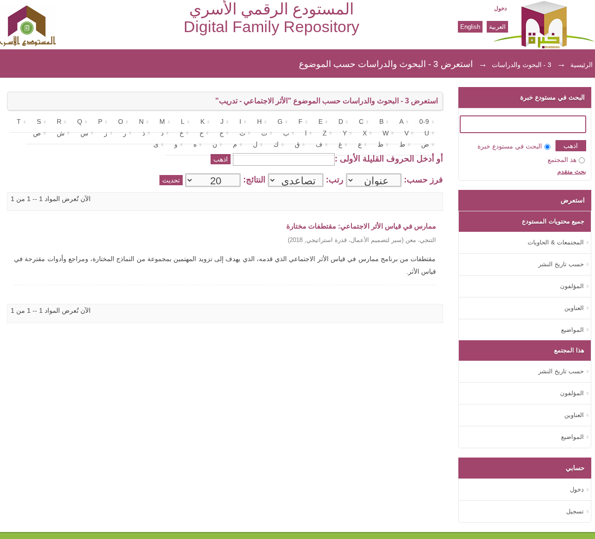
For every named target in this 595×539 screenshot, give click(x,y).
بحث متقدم (571, 171)
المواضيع (572, 329)
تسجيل (575, 511)
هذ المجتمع (562, 159)
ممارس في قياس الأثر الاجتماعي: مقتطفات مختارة (361, 226)
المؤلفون (572, 286)
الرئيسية (581, 64)
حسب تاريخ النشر (561, 264)
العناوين (574, 307)
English (470, 26)
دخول (500, 8)
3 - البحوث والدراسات (521, 64)
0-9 (424, 121)
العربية (497, 26)
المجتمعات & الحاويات (556, 242)
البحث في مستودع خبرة (509, 146)
